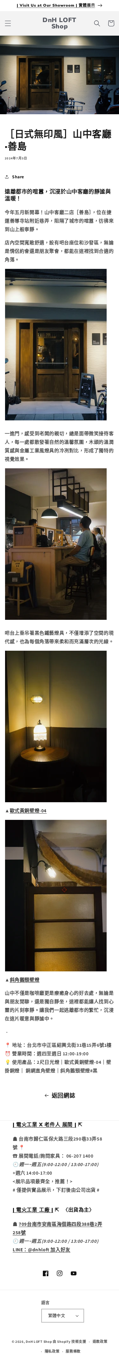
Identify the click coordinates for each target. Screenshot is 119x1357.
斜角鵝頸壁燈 (25, 980)
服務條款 (73, 1351)
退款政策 (100, 1341)
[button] (8, 23)
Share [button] (18, 177)
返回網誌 (63, 1095)
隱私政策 (52, 1351)
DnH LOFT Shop (39, 1341)
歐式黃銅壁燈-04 (28, 811)
